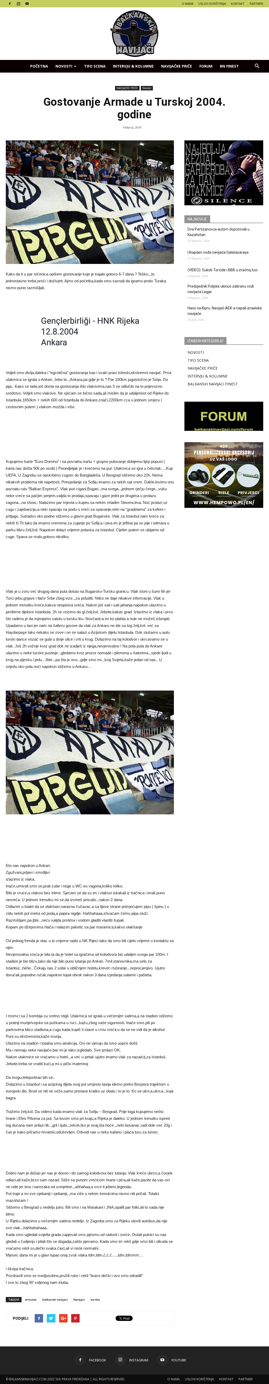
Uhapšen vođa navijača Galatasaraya (218, 252)
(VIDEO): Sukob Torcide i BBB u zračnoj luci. (223, 270)
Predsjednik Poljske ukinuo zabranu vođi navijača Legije (221, 289)
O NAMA (187, 4)
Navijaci (79, 1299)
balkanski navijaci (55, 1299)
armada (31, 1299)
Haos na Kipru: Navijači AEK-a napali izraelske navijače (225, 311)
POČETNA (39, 66)
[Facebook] (10, 3)
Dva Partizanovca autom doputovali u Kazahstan (219, 232)
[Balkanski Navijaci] (134, 33)
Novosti (63, 66)
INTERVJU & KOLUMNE (133, 66)
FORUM (206, 66)
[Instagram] (18, 3)
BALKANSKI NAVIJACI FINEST (213, 383)
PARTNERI (256, 4)
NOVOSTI (196, 352)
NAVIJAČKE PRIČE (176, 66)
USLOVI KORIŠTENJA (212, 4)
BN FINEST (229, 66)
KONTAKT (238, 4)
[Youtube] (27, 3)
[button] (257, 66)
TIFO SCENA (95, 66)
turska (95, 1299)
